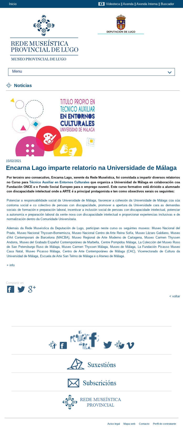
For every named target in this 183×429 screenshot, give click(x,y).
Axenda (128, 4)
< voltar (174, 296)
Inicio (12, 4)
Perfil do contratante (164, 423)
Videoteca (113, 4)
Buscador (167, 4)
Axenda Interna (147, 4)
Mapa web (129, 423)
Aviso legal (113, 423)
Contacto (144, 423)
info (12, 265)
